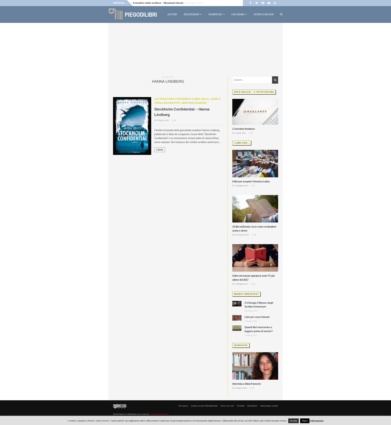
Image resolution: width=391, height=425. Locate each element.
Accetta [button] (293, 421)
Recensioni (191, 14)
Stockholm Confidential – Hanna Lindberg (181, 112)
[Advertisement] (195, 48)
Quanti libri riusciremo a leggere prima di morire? (259, 329)
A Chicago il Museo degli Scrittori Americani (259, 305)
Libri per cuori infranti (257, 317)
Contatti (240, 406)
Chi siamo (237, 14)
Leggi (159, 149)
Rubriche (215, 14)
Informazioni (316, 420)
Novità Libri (179, 103)
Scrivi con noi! (264, 14)
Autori (172, 14)
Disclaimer (252, 406)
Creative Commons (159, 414)
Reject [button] (305, 421)
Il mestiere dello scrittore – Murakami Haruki (158, 3)
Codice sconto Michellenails (204, 406)
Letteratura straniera (172, 99)
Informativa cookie (269, 406)
